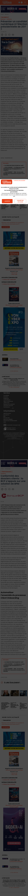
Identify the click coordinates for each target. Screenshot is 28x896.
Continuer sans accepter (19, 180)
